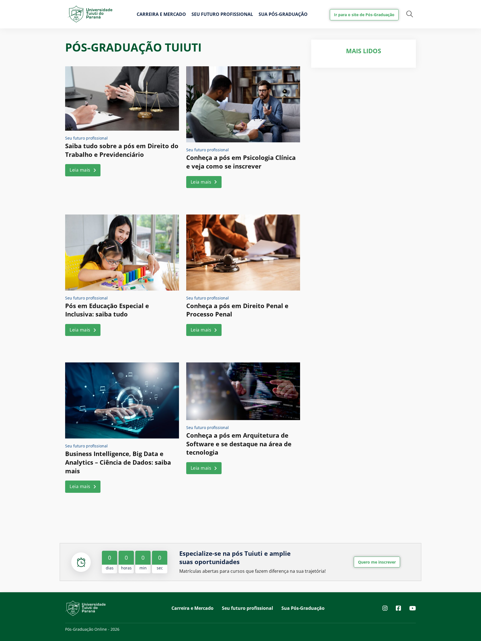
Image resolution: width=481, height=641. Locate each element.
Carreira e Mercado (161, 14)
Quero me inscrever (377, 562)
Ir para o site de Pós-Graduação (364, 14)
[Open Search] (410, 14)
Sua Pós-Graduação (283, 14)
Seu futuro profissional (222, 14)
